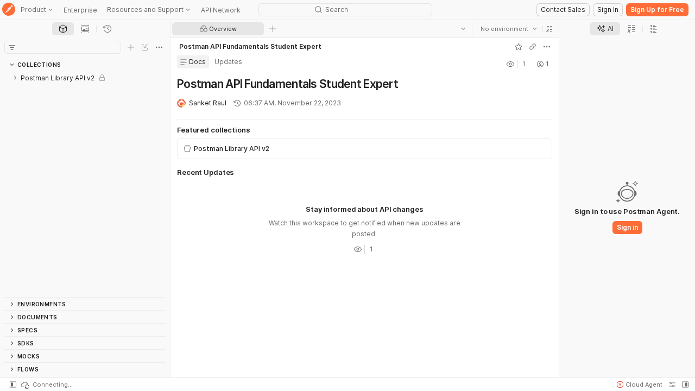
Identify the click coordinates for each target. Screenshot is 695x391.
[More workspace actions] (546, 46)
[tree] (85, 184)
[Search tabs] (463, 28)
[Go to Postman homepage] (8, 10)
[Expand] (15, 77)
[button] (549, 29)
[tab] (63, 28)
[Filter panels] (11, 47)
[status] (46, 384)
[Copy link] (532, 46)
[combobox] (508, 29)
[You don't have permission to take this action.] (272, 28)
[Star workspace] (518, 46)
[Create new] (130, 47)
